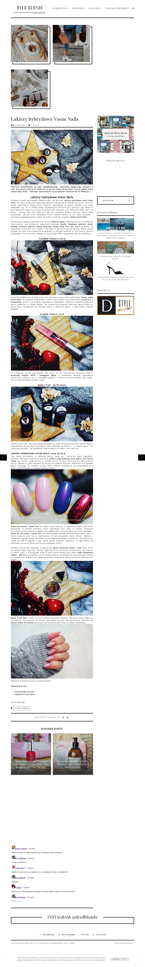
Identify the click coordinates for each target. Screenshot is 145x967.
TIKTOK (84, 934)
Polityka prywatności (117, 8)
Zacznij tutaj (59, 8)
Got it (125, 959)
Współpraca (78, 8)
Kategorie (94, 8)
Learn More (116, 959)
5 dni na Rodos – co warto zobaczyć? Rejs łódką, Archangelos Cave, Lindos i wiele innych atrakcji (115, 235)
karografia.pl (129, 943)
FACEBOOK (48, 934)
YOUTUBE (101, 934)
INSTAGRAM (68, 934)
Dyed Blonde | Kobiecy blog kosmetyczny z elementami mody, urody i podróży (47, 943)
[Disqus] (52, 812)
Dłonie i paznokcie (22, 708)
